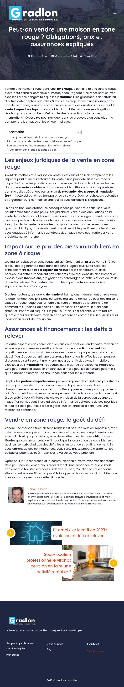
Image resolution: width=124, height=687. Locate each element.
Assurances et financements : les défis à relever (39, 145)
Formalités (90, 56)
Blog (49, 649)
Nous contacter (96, 651)
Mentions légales (15, 648)
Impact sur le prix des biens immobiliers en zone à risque (45, 141)
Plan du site (12, 654)
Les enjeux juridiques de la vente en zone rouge (38, 137)
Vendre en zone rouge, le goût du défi (33, 149)
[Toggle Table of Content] (77, 132)
